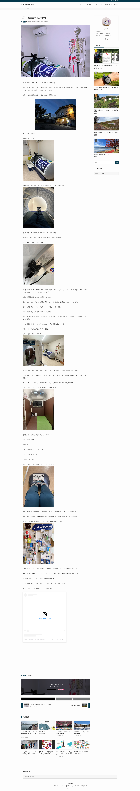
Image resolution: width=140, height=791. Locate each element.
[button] (38, 699)
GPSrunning (70, 786)
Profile (85, 786)
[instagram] (113, 1)
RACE (54, 786)
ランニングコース (61, 786)
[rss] (115, 1)
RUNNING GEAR (79, 786)
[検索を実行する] (117, 162)
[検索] (118, 1)
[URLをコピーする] (73, 699)
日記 (24, 21)
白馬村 (29, 21)
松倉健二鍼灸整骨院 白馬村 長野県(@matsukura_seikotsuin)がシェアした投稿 (45, 639)
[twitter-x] (111, 1)
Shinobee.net (27, 5)
